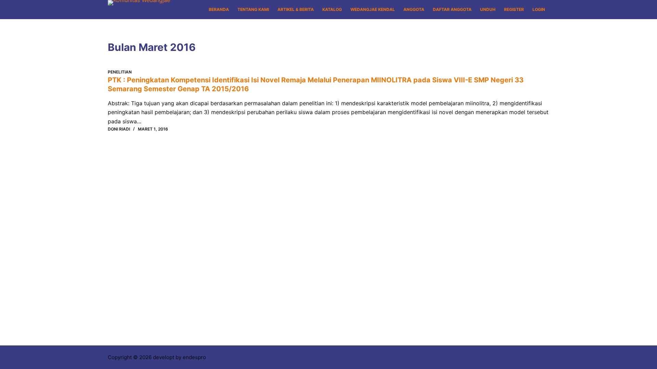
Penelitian (120, 71)
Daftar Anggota (452, 9)
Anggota (413, 9)
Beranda (219, 9)
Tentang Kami (253, 9)
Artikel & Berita (296, 9)
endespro (194, 357)
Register (514, 9)
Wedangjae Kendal (372, 9)
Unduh (487, 9)
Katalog (332, 9)
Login (538, 9)
